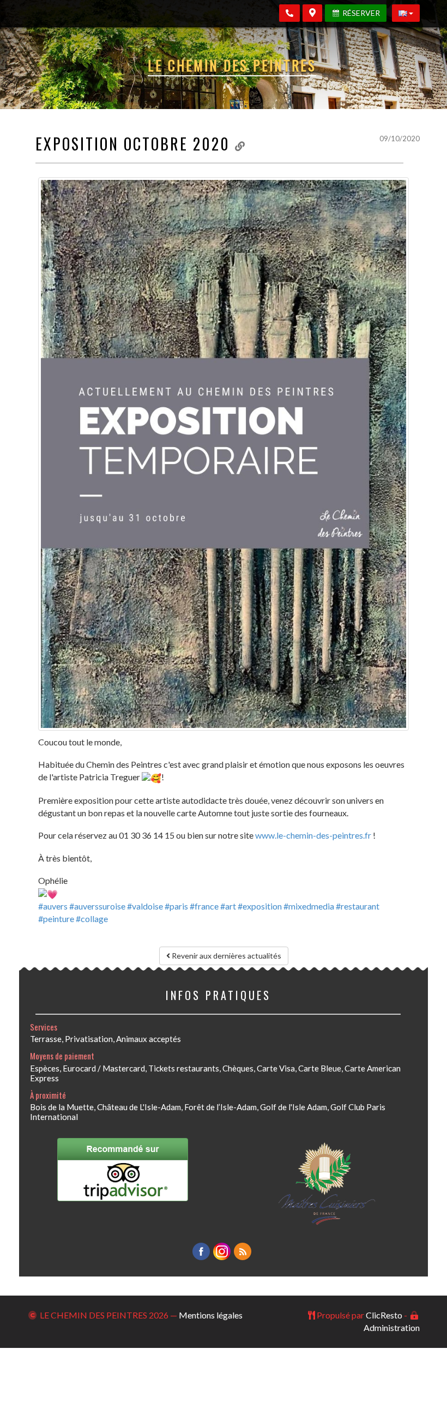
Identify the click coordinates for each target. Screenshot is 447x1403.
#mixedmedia (308, 906)
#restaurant (357, 906)
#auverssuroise (97, 906)
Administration (392, 1327)
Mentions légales (211, 1315)
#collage (92, 918)
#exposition (260, 906)
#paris (176, 906)
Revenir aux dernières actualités (225, 955)
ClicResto (384, 1315)
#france (204, 906)
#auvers (53, 906)
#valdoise (145, 906)
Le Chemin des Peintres (232, 65)
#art (228, 906)
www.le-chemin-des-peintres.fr (313, 835)
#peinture (56, 918)
